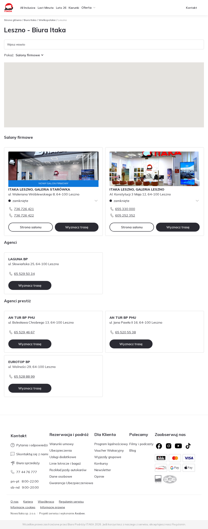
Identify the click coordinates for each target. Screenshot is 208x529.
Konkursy (101, 463)
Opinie (99, 476)
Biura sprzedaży (28, 463)
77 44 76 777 (26, 472)
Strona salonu (30, 227)
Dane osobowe (60, 476)
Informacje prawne (52, 507)
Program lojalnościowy (111, 444)
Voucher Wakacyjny (109, 450)
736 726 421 (24, 209)
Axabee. (80, 513)
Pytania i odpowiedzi (32, 445)
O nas (14, 501)
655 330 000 (125, 209)
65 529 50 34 (24, 274)
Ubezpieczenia (60, 450)
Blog (132, 450)
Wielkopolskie (47, 20)
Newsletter (102, 470)
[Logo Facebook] (159, 446)
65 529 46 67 (24, 332)
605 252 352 (125, 215)
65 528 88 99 (24, 376)
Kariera (28, 501)
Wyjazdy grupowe (107, 457)
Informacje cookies (23, 507)
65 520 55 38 (125, 332)
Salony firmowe (28, 55)
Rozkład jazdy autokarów (68, 470)
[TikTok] (188, 446)
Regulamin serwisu (71, 501)
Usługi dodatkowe (62, 457)
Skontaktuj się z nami (32, 454)
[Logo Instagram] (169, 446)
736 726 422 (24, 215)
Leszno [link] (62, 20)
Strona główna (13, 20)
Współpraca (46, 501)
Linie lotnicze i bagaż (65, 463)
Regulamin (178, 524)
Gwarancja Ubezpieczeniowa (71, 483)
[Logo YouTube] (178, 446)
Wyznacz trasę (76, 227)
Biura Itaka (30, 20)
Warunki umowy (61, 444)
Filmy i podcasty (141, 444)
